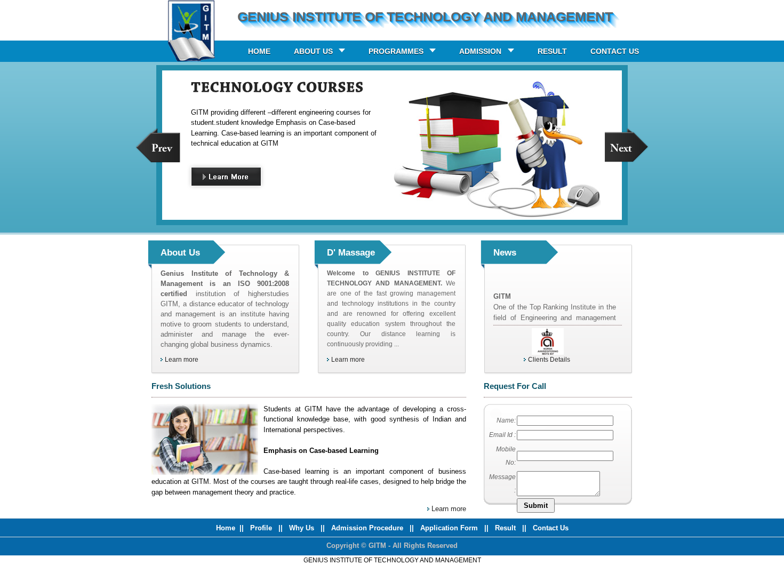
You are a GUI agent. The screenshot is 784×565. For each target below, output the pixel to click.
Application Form (450, 528)
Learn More (236, 179)
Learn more (181, 359)
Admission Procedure (367, 528)
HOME (259, 51)
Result (506, 528)
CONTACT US (614, 51)
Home (225, 528)
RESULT (552, 51)
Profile (262, 528)
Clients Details (549, 359)
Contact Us (551, 528)
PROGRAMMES (396, 51)
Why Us (302, 528)
